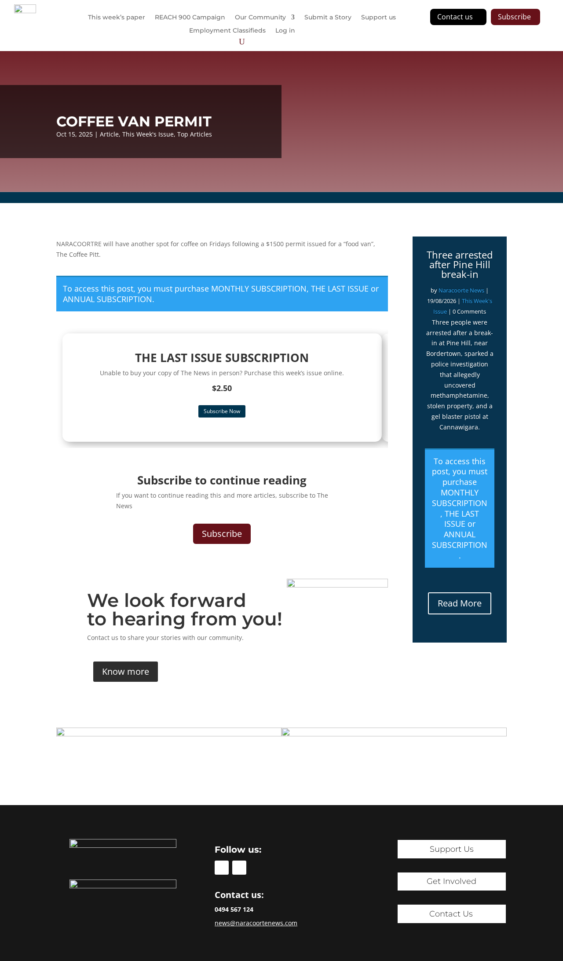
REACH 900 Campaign (190, 17)
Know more (125, 671)
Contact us (455, 17)
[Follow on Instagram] (239, 868)
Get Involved (451, 881)
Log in (285, 30)
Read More (460, 603)
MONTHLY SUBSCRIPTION (259, 288)
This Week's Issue (148, 134)
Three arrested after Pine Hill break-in (460, 264)
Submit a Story (327, 17)
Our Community (260, 17)
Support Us (452, 849)
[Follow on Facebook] (222, 868)
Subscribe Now (222, 411)
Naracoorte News (461, 290)
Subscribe (514, 17)
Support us (378, 17)
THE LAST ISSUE (340, 288)
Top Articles (194, 134)
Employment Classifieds (227, 30)
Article (109, 134)
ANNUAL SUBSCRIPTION (107, 299)
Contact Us (451, 914)
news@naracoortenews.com (256, 923)
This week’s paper (116, 17)
